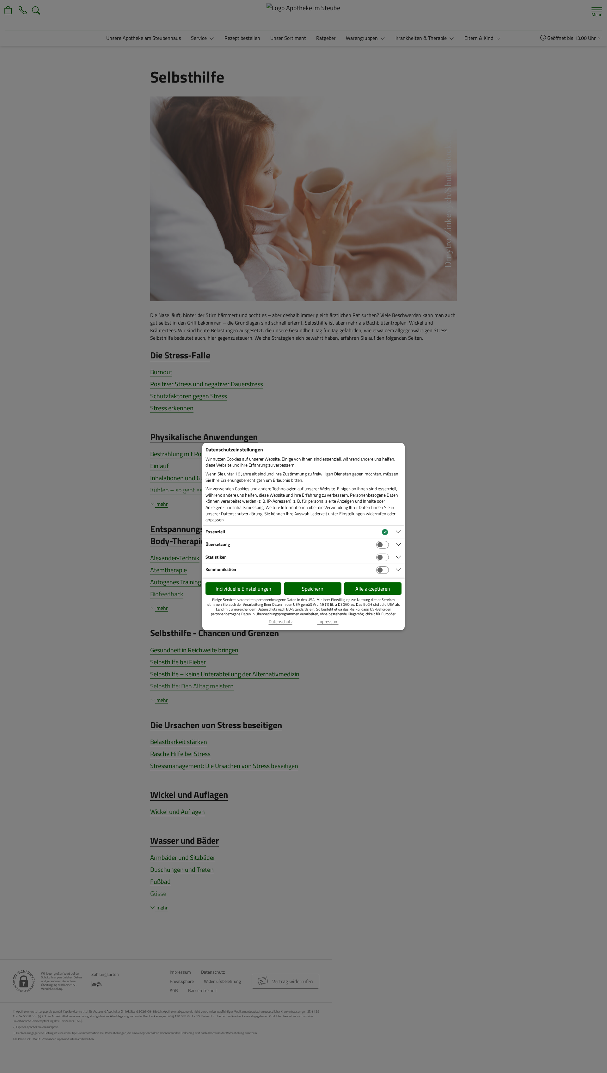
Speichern (312, 588)
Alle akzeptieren (372, 588)
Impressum (328, 621)
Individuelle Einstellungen (243, 588)
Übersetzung (217, 544)
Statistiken (216, 557)
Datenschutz (280, 621)
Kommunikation (220, 569)
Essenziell (215, 531)
